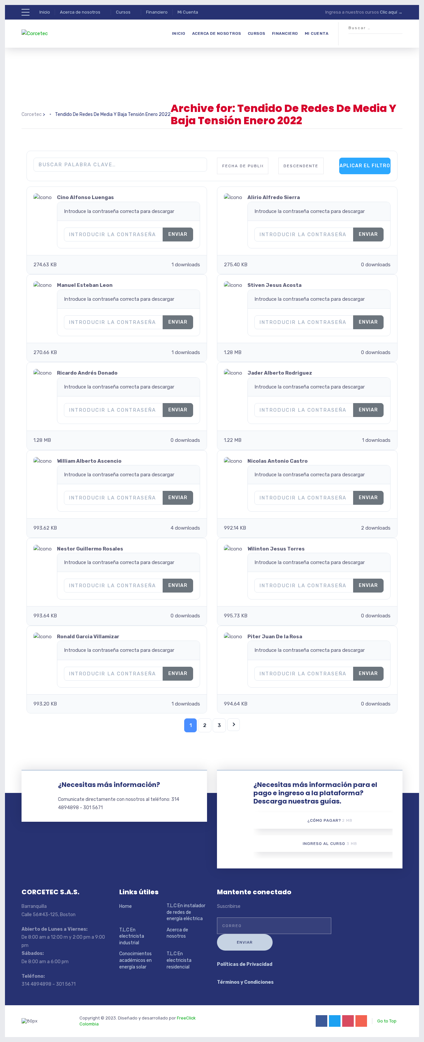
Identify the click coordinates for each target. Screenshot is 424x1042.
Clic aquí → (391, 12)
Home (125, 906)
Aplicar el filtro (365, 166)
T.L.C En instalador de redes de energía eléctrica (186, 912)
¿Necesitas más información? (109, 784)
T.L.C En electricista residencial (179, 960)
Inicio (44, 12)
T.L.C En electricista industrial (131, 936)
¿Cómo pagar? (329, 820)
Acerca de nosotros (80, 12)
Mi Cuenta (188, 12)
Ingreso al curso (330, 843)
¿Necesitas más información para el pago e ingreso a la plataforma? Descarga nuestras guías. (315, 793)
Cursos (123, 12)
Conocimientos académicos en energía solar (135, 960)
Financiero (157, 12)
